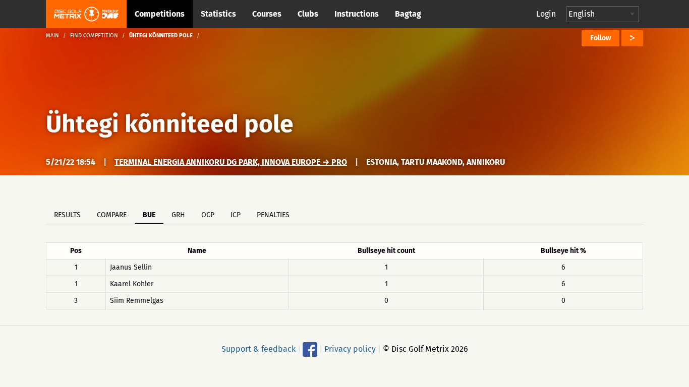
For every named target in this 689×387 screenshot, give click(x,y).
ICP (236, 215)
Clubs (308, 14)
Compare (112, 215)
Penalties (273, 215)
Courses (266, 14)
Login (546, 14)
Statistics (218, 14)
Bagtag (408, 14)
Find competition (94, 35)
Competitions (160, 14)
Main (52, 35)
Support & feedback (258, 349)
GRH (178, 215)
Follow (600, 38)
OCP (207, 215)
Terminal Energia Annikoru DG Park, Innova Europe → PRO (230, 162)
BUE (149, 215)
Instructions (356, 14)
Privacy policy (350, 349)
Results (67, 215)
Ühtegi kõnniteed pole (170, 124)
